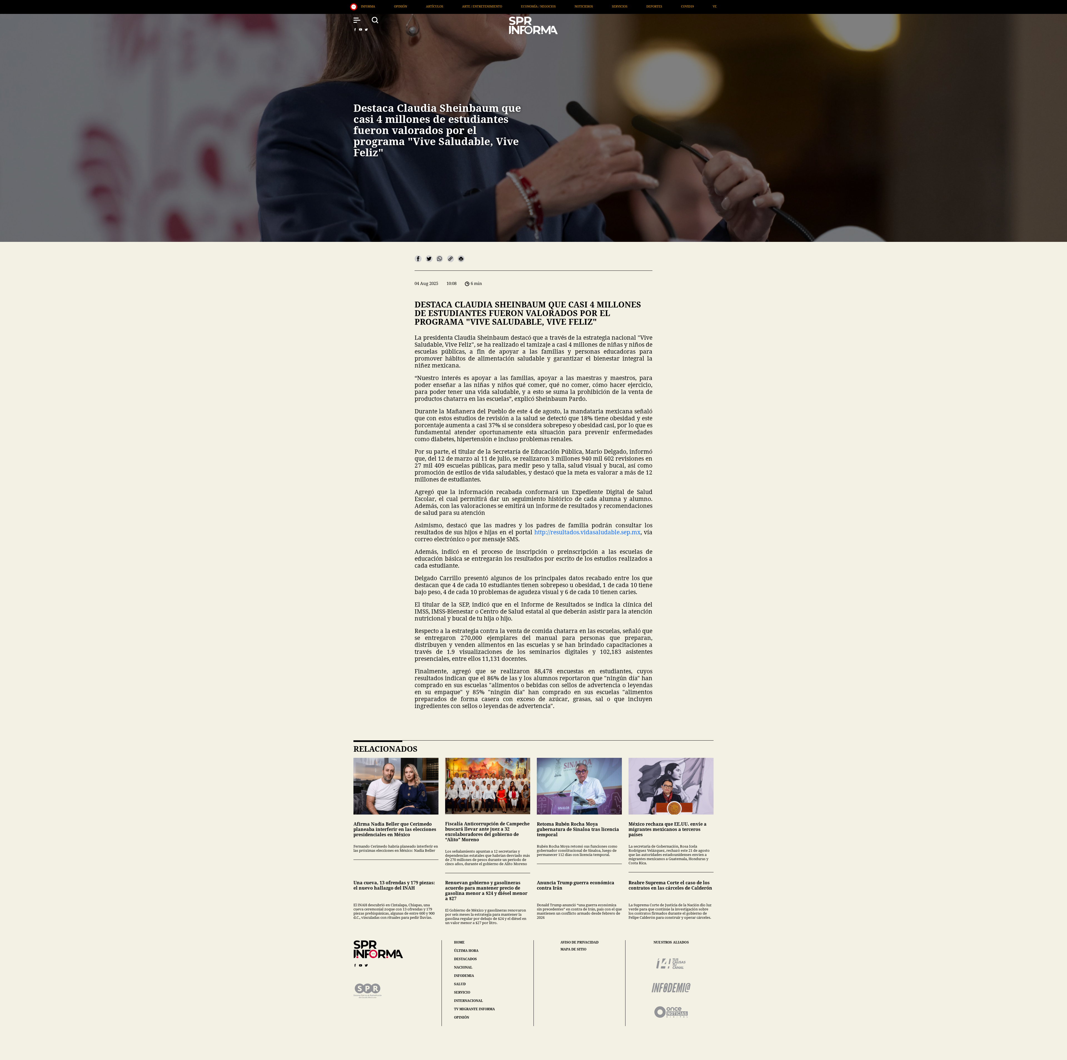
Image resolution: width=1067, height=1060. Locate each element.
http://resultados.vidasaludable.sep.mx (587, 532)
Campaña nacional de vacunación (680, 6)
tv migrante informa (474, 1009)
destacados (465, 959)
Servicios (387, 6)
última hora (466, 950)
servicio (462, 992)
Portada (565, 6)
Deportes (421, 6)
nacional (463, 967)
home (459, 942)
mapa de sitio (573, 949)
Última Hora (528, 6)
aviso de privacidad (579, 942)
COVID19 (454, 6)
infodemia (464, 975)
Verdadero (489, 6)
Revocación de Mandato (611, 6)
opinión (461, 1017)
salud (460, 984)
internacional (468, 1000)
